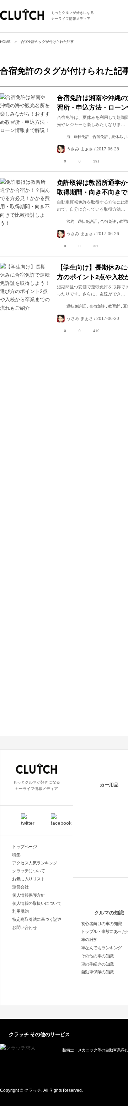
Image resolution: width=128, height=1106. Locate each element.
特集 (16, 854)
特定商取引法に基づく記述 (36, 919)
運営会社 (20, 887)
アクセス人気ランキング (34, 863)
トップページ (24, 846)
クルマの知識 (109, 913)
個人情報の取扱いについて (36, 903)
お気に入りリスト (28, 878)
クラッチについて (28, 870)
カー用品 (109, 784)
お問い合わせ (24, 927)
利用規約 (20, 911)
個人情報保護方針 (28, 895)
